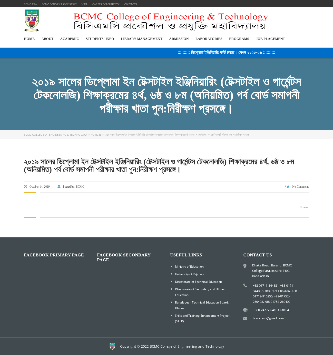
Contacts (130, 4)
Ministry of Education (189, 266)
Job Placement (270, 39)
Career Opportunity (105, 4)
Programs (239, 39)
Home (29, 39)
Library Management (141, 39)
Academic (69, 39)
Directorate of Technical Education (198, 282)
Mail (84, 4)
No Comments (300, 186)
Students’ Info (100, 39)
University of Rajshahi (189, 274)
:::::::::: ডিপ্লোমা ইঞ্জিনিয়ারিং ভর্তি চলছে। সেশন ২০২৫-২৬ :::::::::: (222, 52)
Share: (304, 207)
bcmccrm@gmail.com (268, 318)
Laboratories (209, 39)
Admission (179, 39)
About (47, 39)
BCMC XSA (30, 4)
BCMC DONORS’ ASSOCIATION (59, 4)
